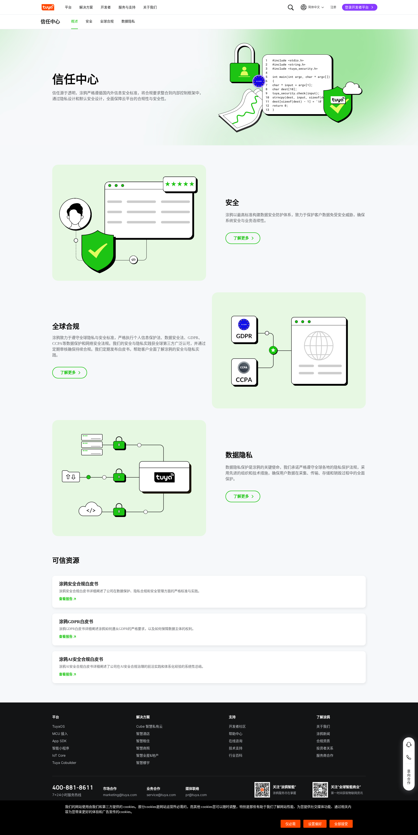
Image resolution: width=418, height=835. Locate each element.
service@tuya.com (161, 795)
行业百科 (235, 755)
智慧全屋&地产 (147, 755)
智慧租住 (143, 741)
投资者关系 (324, 748)
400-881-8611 (72, 787)
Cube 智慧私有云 (149, 726)
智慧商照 (143, 748)
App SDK (59, 741)
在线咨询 (235, 741)
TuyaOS (58, 726)
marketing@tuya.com (120, 795)
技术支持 (235, 748)
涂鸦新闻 (323, 734)
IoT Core (59, 755)
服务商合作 (324, 755)
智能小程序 (60, 748)
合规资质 (323, 741)
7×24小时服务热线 (66, 795)
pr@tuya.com (196, 795)
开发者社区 (237, 726)
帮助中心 (235, 734)
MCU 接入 (60, 734)
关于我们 (323, 726)
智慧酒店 (143, 734)
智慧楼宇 (143, 763)
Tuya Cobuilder (64, 763)
